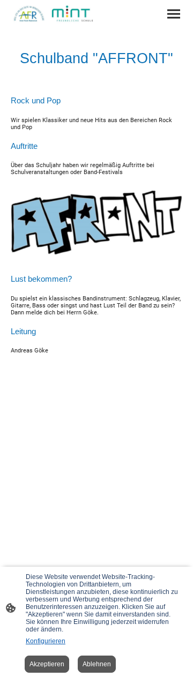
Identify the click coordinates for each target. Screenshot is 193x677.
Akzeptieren (46, 664)
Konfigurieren (45, 641)
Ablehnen (97, 664)
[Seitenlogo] (52, 14)
